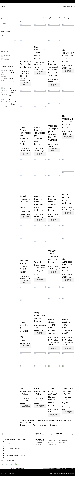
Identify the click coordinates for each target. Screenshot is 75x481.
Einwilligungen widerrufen (63, 441)
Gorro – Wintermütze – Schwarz (25, 391)
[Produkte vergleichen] (22, 53)
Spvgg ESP (24, 401)
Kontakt (53, 435)
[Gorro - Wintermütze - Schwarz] (4, 91)
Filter (4, 23)
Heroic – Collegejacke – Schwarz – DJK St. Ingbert (67, 121)
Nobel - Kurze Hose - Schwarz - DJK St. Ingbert (13, 75)
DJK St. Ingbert (25, 71)
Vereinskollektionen (34, 18)
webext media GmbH (67, 473)
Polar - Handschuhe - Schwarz (13, 102)
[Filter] (2, 478)
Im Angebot (7, 55)
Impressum (59, 435)
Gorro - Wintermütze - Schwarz (13, 90)
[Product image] (25, 45)
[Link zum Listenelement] (17, 448)
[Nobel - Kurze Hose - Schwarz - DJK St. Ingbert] (4, 77)
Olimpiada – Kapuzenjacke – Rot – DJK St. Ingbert (25, 201)
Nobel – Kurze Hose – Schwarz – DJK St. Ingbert (39, 52)
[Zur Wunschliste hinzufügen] (22, 57)
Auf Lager (7, 59)
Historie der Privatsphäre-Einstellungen (52, 442)
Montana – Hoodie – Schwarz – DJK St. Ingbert (24, 266)
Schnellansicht (27, 53)
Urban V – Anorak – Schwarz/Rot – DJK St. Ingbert (53, 256)
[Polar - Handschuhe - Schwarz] (4, 103)
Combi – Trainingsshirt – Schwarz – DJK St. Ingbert (68, 55)
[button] (25, 406)
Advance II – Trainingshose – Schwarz (25, 64)
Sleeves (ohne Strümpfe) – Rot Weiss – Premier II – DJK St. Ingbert (53, 396)
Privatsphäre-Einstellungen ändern (40, 442)
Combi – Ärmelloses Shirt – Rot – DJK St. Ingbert (67, 264)
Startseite (23, 18)
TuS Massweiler (53, 342)
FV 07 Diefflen (24, 73)
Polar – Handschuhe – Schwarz (39, 391)
